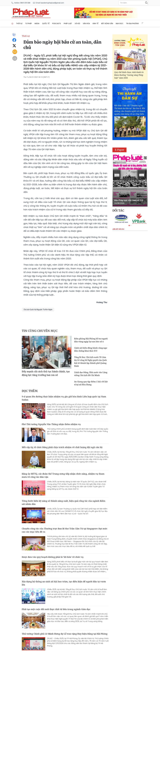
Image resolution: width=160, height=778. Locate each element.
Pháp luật (68, 23)
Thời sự (19, 23)
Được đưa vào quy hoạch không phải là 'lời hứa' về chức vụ (53, 557)
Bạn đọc (119, 23)
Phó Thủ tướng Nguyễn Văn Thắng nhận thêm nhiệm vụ (51, 424)
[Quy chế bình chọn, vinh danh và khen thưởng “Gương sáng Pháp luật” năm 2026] (130, 59)
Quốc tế (45, 23)
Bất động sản (107, 23)
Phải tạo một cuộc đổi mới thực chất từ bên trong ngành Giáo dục (56, 609)
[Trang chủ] (12, 23)
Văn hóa (86, 23)
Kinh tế (95, 23)
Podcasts (56, 23)
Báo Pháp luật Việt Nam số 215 (128, 200)
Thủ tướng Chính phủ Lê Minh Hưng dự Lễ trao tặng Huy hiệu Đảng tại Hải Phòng (64, 633)
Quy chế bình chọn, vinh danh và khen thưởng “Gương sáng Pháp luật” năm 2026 (128, 75)
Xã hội (77, 23)
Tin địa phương (132, 23)
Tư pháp (28, 23)
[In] (14, 58)
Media (37, 23)
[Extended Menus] (142, 23)
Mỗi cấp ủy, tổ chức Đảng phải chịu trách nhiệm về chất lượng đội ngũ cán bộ (62, 447)
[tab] (129, 225)
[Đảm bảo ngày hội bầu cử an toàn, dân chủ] (31, 13)
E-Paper (119, 149)
